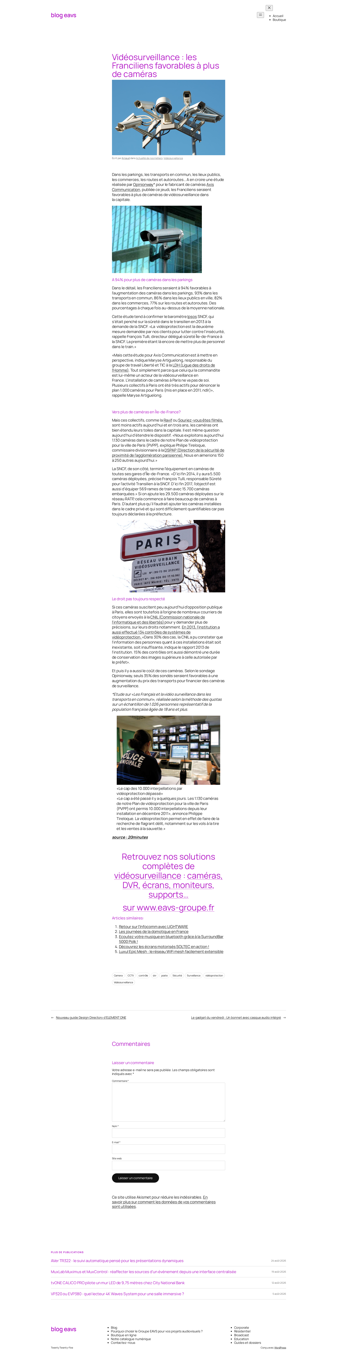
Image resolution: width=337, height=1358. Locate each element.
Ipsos (192, 316)
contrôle (143, 975)
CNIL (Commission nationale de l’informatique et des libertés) (158, 619)
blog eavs (63, 15)
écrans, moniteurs (177, 884)
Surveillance (193, 975)
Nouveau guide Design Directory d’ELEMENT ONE (91, 1017)
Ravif (168, 420)
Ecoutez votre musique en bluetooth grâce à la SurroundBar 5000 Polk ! (171, 939)
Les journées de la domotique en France (154, 931)
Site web (117, 1158)
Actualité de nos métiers (149, 158)
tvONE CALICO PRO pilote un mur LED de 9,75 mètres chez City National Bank (118, 1283)
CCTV (131, 975)
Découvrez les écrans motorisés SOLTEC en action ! (164, 946)
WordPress (280, 1347)
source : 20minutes (130, 837)
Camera (118, 975)
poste (164, 975)
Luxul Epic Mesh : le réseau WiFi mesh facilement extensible (171, 951)
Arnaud (126, 158)
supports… (168, 894)
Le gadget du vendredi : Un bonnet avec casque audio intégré (236, 1017)
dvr (154, 975)
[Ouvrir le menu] (260, 15)
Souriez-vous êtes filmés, (200, 420)
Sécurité (177, 975)
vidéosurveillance (147, 875)
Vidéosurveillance (173, 158)
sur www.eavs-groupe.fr (168, 907)
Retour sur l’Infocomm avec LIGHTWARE (153, 926)
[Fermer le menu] (269, 8)
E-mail (116, 1142)
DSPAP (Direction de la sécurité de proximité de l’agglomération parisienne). (168, 453)
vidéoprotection (214, 975)
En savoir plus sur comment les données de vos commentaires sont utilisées (164, 1202)
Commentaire (120, 1081)
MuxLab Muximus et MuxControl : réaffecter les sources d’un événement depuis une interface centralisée (143, 1272)
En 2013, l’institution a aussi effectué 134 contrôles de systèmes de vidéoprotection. (166, 632)
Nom (115, 1126)
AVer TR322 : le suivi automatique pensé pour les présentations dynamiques (117, 1261)
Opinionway (143, 184)
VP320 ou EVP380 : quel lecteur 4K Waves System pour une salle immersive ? (117, 1294)
